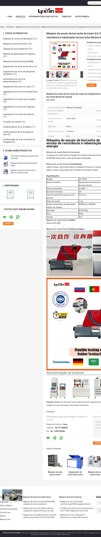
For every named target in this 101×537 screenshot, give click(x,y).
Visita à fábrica (82, 17)
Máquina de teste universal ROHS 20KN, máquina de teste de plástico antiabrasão (39, 503)
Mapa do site (5, 519)
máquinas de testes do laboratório (18, 39)
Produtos (20, 17)
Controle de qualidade (8, 509)
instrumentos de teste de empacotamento (14, 80)
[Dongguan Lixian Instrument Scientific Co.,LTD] (50, 11)
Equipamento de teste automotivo (18, 66)
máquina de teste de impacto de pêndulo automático (67, 405)
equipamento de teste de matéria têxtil (20, 92)
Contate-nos (5, 512)
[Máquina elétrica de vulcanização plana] (5, 164)
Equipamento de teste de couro (17, 86)
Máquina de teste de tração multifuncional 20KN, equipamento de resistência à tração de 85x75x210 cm (75, 503)
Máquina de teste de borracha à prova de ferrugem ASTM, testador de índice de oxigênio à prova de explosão (55, 473)
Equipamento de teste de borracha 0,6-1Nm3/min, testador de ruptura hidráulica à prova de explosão (75, 473)
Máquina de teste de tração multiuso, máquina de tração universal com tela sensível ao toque (38, 509)
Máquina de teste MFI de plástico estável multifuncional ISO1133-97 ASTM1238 (39, 516)
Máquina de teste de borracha (28, 27)
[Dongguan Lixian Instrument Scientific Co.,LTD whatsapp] (13, 217)
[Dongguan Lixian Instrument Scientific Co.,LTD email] (6, 217)
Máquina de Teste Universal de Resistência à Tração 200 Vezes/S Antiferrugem (74, 516)
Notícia (3, 516)
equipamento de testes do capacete (19, 107)
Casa (9, 17)
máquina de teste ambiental (15, 49)
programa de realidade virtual (43, 17)
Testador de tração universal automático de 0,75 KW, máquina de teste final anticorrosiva (76, 509)
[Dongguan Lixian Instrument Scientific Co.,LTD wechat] (19, 217)
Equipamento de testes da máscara (18, 114)
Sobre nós (66, 17)
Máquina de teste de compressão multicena (71, 402)
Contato (91, 85)
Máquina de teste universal (14, 44)
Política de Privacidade (11, 533)
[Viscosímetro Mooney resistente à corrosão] (5, 157)
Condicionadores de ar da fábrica (17, 127)
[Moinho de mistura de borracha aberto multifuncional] (5, 171)
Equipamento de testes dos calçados (19, 99)
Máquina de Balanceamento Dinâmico (19, 54)
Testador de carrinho (12, 122)
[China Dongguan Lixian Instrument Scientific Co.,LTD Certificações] (10, 194)
